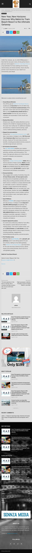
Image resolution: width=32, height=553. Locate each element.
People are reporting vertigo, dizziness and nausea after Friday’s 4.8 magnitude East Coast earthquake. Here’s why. (15, 417)
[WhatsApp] (17, 32)
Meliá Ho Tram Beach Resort (20, 104)
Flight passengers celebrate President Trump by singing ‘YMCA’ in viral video (24, 283)
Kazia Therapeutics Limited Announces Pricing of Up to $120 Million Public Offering (20, 318)
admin (6, 28)
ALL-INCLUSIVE (9, 148)
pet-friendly (15, 239)
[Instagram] (14, 543)
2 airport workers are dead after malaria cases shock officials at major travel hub (20, 402)
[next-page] (5, 342)
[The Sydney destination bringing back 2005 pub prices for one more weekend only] (5, 385)
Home (2, 10)
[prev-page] (2, 342)
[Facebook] (7, 32)
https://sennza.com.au (16, 307)
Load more (15, 408)
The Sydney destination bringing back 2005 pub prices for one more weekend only (20, 384)
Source (3, 264)
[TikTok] (17, 543)
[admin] (2, 28)
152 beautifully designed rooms (18, 134)
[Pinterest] (14, 32)
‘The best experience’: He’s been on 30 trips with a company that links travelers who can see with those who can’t (8, 285)
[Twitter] (11, 32)
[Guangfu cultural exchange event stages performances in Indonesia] (5, 336)
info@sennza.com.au (12, 533)
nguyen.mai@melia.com (8, 260)
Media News (7, 10)
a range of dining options (15, 160)
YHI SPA (11, 200)
